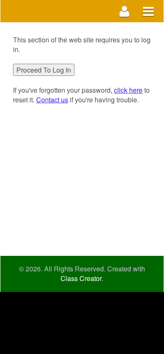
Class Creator (81, 278)
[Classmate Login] (125, 11)
